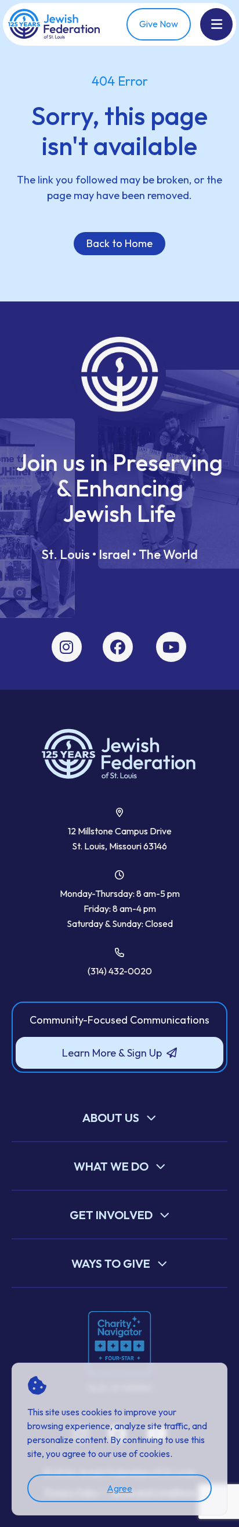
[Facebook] (117, 647)
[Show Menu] (216, 24)
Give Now (158, 24)
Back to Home (119, 243)
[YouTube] (170, 647)
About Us (110, 1117)
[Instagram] (66, 647)
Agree (119, 1488)
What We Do (111, 1166)
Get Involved (111, 1215)
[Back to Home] (119, 754)
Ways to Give (110, 1263)
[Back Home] (54, 24)
